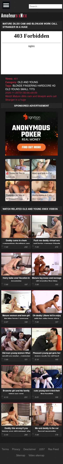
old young (12, 89)
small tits (27, 89)
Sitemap (20, 455)
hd (53, 85)
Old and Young (28, 82)
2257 (42, 449)
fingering (30, 85)
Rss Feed (53, 449)
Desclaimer (29, 449)
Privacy (16, 449)
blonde (17, 85)
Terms (5, 449)
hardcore (44, 85)
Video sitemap (36, 455)
